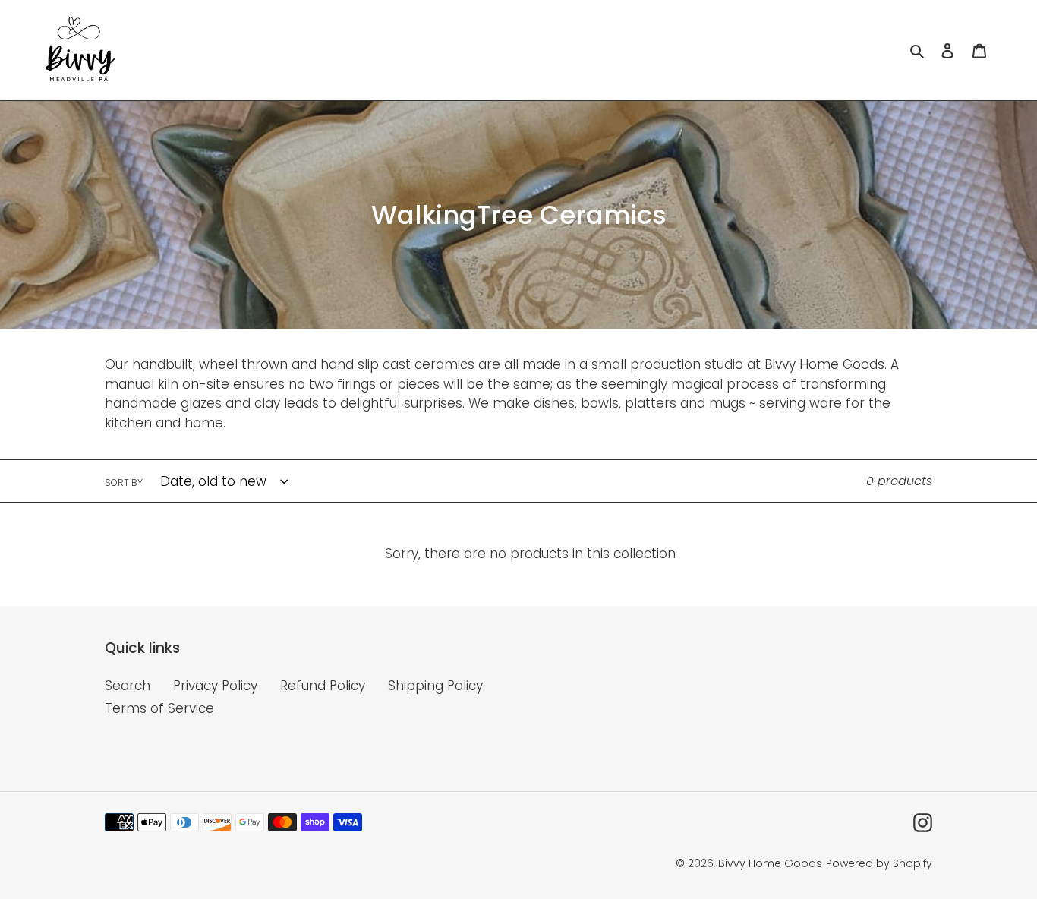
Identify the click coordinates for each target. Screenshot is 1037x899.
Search (127, 686)
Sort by (124, 482)
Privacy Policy (215, 686)
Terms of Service (159, 708)
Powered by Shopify (879, 863)
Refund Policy (322, 686)
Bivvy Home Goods (770, 863)
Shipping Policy (435, 686)
